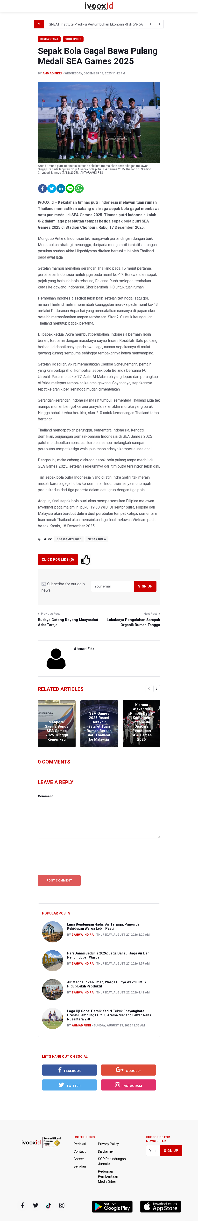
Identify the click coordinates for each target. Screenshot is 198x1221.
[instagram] (61, 1205)
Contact (80, 1151)
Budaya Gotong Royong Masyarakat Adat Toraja (68, 622)
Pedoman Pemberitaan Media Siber (108, 1176)
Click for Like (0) (58, 560)
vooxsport (73, 39)
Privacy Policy (108, 1144)
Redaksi (80, 1144)
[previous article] (159, 24)
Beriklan (80, 1166)
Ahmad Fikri (52, 73)
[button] (42, 188)
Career (79, 1159)
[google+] (48, 1205)
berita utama (49, 39)
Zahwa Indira (83, 934)
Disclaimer (106, 1151)
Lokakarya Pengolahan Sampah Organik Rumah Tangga (133, 622)
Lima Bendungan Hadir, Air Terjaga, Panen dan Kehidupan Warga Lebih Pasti (104, 926)
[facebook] (22, 1205)
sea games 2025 (69, 539)
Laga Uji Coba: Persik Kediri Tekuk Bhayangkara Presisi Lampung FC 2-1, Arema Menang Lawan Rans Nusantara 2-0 (109, 1015)
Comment (45, 796)
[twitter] (35, 1205)
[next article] (150, 24)
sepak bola (97, 539)
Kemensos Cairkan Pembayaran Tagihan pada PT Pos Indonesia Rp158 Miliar (109, 24)
